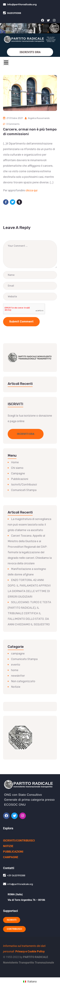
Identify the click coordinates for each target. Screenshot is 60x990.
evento (15, 664)
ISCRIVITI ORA (30, 52)
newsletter (18, 675)
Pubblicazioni (19, 479)
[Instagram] (54, 20)
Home (15, 462)
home (14, 670)
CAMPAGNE (10, 857)
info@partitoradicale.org (22, 4)
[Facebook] (42, 20)
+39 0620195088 (16, 875)
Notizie (15, 687)
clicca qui (31, 190)
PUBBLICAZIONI (13, 851)
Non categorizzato (23, 681)
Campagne (18, 473)
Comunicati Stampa (23, 490)
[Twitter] (48, 20)
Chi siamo (17, 468)
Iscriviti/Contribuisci (24, 484)
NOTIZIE (8, 846)
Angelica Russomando (39, 118)
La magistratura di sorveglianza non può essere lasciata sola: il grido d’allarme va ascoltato (29, 524)
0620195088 (14, 13)
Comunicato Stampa (24, 659)
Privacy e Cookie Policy (30, 951)
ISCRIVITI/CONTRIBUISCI (19, 840)
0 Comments (13, 124)
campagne (18, 653)
